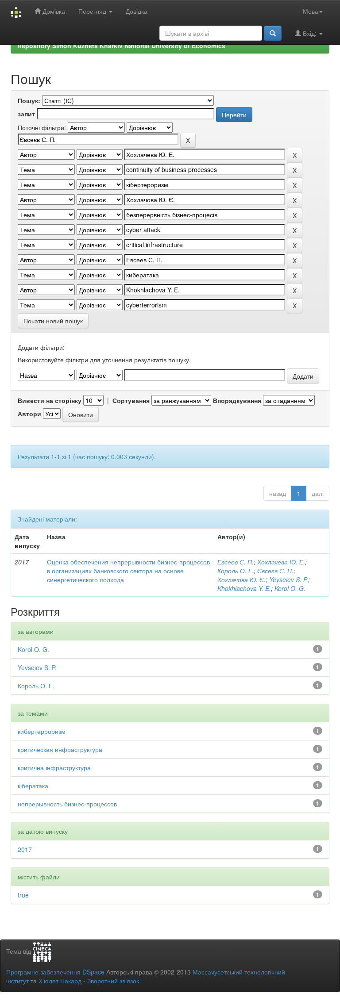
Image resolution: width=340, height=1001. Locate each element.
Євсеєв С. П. (275, 570)
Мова (310, 11)
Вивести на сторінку (49, 400)
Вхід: (309, 33)
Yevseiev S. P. (288, 579)
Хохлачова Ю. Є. (241, 579)
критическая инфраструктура (60, 749)
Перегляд (93, 11)
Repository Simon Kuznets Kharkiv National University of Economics (121, 45)
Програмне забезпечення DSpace (55, 971)
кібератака (33, 785)
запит (26, 113)
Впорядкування (237, 400)
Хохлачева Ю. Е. (281, 561)
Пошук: (29, 100)
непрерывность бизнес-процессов (67, 803)
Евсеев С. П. (235, 561)
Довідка (136, 11)
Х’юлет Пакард (60, 980)
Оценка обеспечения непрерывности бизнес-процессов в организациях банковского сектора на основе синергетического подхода (128, 570)
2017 (25, 849)
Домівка (53, 11)
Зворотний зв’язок (113, 980)
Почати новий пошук (53, 320)
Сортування (131, 400)
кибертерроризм (42, 731)
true (23, 894)
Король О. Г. (235, 570)
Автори (29, 413)
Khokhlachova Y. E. (244, 588)
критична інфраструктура (54, 767)
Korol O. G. (289, 588)
